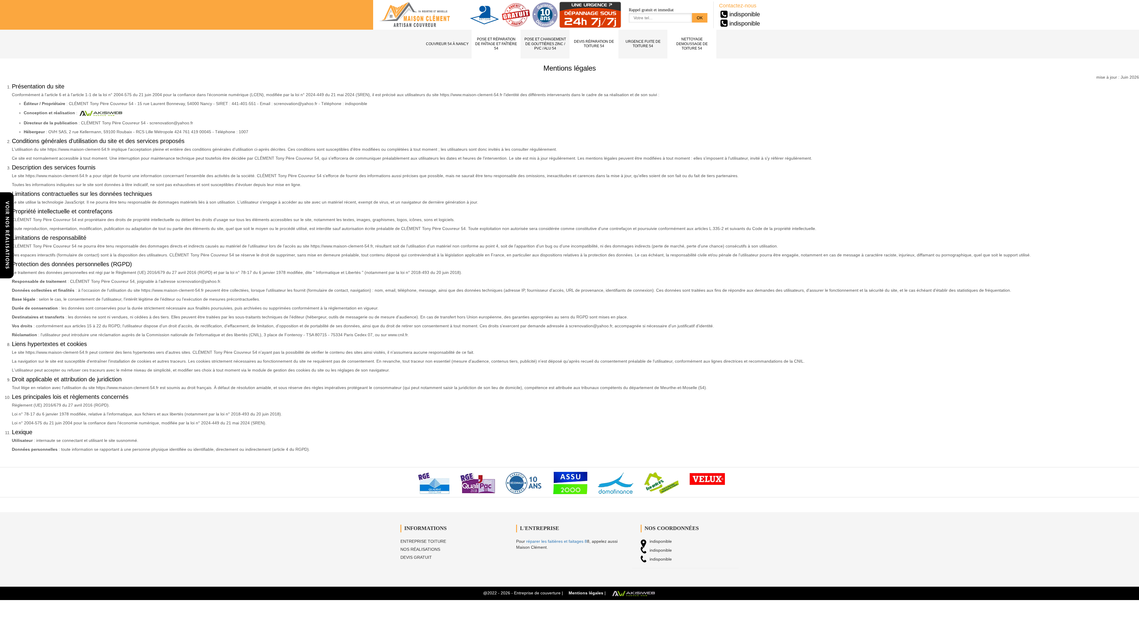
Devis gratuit (416, 557)
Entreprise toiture (423, 541)
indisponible (744, 14)
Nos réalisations (420, 549)
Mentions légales (586, 593)
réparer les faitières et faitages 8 (556, 541)
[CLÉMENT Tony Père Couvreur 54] (414, 15)
